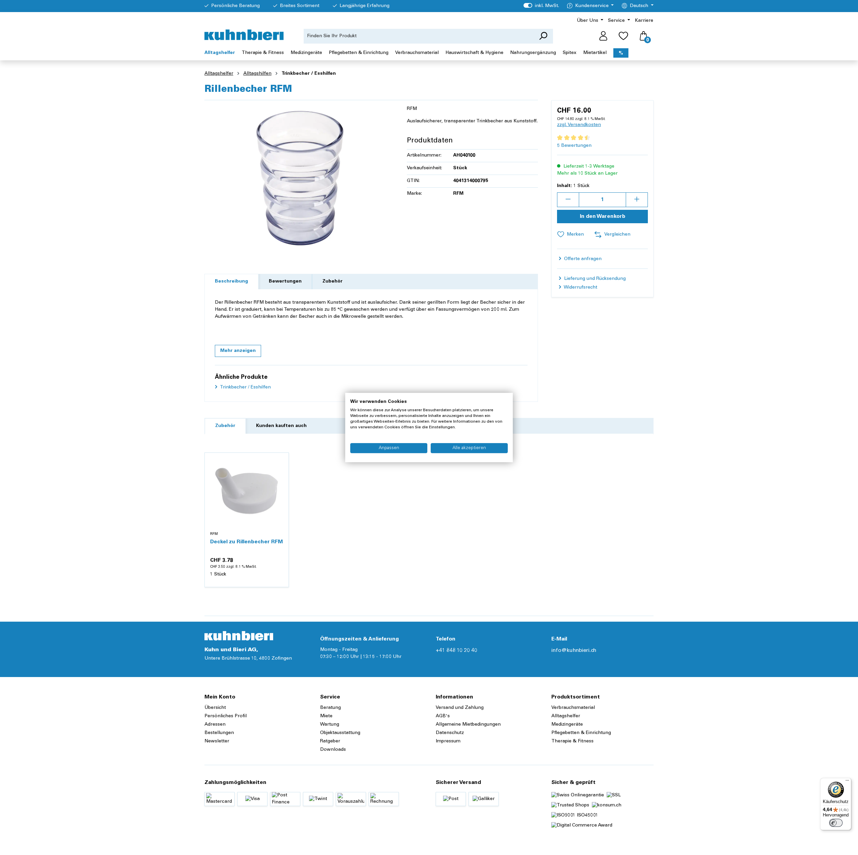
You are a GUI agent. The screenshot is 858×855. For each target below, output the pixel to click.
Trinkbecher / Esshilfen (245, 387)
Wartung (329, 724)
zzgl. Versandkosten (579, 125)
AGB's (443, 716)
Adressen (215, 724)
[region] (299, 178)
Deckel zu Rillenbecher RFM (246, 542)
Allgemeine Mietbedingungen (468, 724)
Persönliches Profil (225, 716)
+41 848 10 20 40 (456, 650)
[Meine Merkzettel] (623, 36)
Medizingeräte (567, 724)
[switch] (836, 823)
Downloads (333, 749)
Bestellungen (219, 733)
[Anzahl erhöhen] (637, 199)
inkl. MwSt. (541, 6)
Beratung (330, 708)
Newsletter (216, 741)
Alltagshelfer (565, 716)
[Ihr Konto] (603, 36)
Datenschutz (450, 733)
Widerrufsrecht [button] (580, 287)
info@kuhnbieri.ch (573, 650)
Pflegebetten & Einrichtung (581, 733)
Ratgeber (330, 741)
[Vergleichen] (280, 478)
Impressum (448, 741)
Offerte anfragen (582, 259)
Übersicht (215, 708)
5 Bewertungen (574, 145)
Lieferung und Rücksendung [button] (594, 279)
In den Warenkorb (602, 216)
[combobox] (419, 36)
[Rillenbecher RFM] (299, 178)
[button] (238, 351)
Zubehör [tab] (332, 281)
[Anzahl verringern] (568, 199)
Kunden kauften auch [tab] (281, 426)
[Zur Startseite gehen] (244, 34)
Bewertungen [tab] (285, 281)
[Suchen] (543, 36)
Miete (326, 716)
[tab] (231, 281)
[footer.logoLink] (238, 635)
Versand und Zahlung (460, 708)
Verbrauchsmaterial (573, 708)
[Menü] (847, 782)
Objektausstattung (340, 733)
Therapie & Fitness (572, 741)
